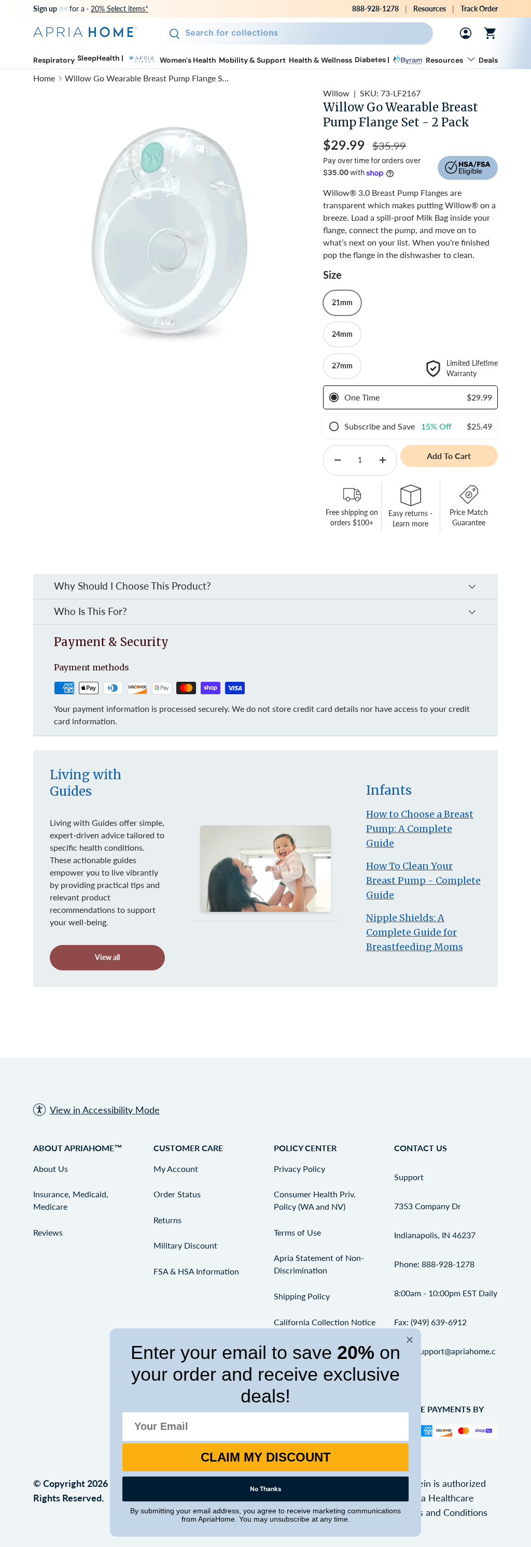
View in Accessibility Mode (105, 1109)
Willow (336, 93)
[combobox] (295, 33)
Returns (167, 1220)
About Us (50, 1168)
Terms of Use (297, 1232)
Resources (429, 8)
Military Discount (185, 1245)
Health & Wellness (320, 60)
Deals (488, 60)
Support (409, 1177)
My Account (175, 1168)
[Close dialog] (409, 1340)
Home (44, 78)
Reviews (48, 1232)
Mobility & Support (252, 60)
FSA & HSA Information (196, 1271)
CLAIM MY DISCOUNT (266, 1457)
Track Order (479, 8)
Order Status (177, 1194)
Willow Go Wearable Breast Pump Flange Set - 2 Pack (148, 78)
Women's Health (188, 60)
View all (107, 957)
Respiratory (54, 60)
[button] (490, 33)
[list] (171, 225)
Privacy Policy (299, 1168)
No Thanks (265, 1489)
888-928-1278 (375, 8)
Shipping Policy (302, 1296)
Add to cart (449, 456)
